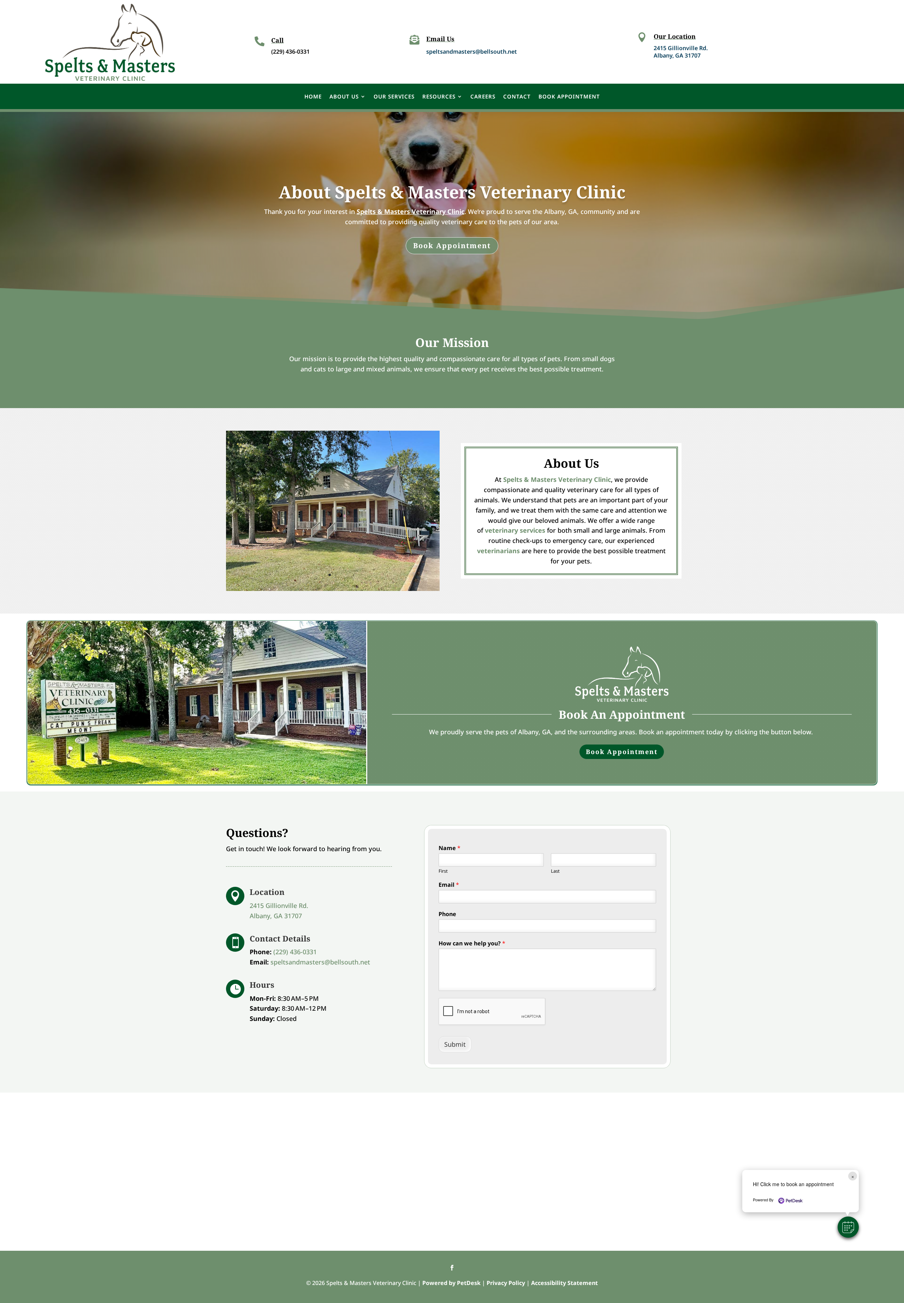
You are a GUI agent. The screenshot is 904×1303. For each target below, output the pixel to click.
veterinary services (515, 530)
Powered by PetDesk (451, 1283)
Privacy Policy (506, 1283)
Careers (482, 96)
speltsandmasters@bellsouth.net (471, 51)
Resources (439, 96)
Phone (447, 914)
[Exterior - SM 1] (333, 588)
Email (449, 885)
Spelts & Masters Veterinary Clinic (410, 211)
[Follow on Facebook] (452, 1267)
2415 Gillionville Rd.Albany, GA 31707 (681, 51)
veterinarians (498, 550)
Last (555, 871)
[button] (848, 1227)
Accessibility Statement (564, 1283)
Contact (517, 96)
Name (449, 848)
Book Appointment (569, 96)
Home (313, 96)
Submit (455, 1044)
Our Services (394, 96)
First (443, 871)
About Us (344, 96)
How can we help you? (472, 943)
